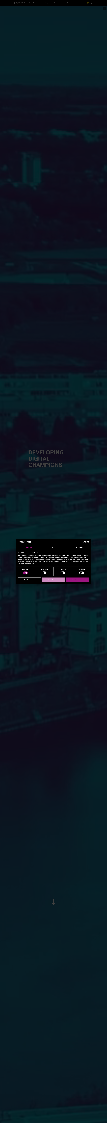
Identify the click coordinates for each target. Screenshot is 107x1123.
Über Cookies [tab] (79, 547)
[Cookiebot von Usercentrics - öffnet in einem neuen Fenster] (82, 542)
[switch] (44, 573)
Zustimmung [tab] (28, 547)
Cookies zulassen (77, 580)
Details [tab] (53, 547)
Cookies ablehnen (29, 580)
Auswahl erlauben (53, 580)
